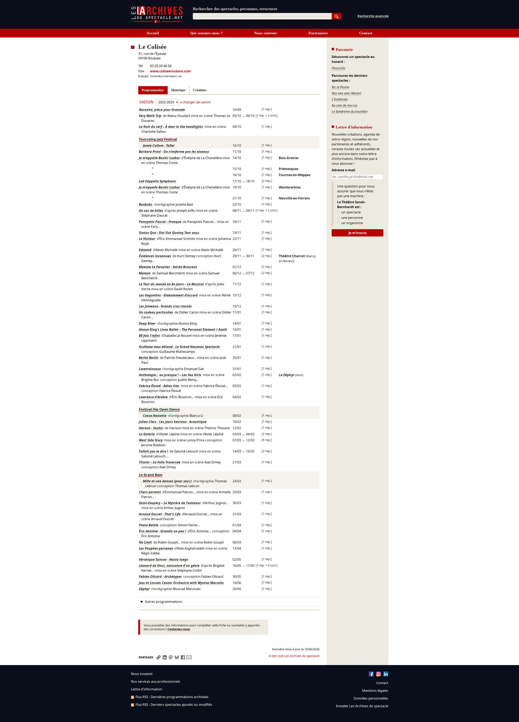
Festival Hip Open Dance (159, 409)
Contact (365, 33)
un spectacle (351, 212)
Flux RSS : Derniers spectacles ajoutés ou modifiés (174, 704)
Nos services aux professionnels (155, 681)
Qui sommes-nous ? (206, 33)
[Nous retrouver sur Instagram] (378, 675)
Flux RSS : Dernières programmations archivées (172, 697)
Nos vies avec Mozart (346, 93)
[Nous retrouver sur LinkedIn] (385, 675)
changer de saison (196, 102)
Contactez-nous (178, 629)
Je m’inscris (358, 233)
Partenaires (318, 33)
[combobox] (262, 16)
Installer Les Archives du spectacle (362, 706)
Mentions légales (375, 690)
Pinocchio (338, 68)
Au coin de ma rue (344, 105)
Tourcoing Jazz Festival (158, 139)
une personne (352, 218)
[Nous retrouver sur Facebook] (371, 675)
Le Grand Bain (150, 474)
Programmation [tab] (153, 90)
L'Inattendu (340, 99)
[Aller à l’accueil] (156, 22)
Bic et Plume (340, 87)
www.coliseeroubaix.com (170, 71)
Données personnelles (371, 698)
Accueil (153, 33)
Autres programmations (163, 601)
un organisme (352, 223)
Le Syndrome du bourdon (349, 111)
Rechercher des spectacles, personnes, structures (235, 8)
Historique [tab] (178, 90)
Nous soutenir (265, 33)
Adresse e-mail (343, 170)
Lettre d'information (146, 689)
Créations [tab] (199, 90)
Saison (147, 102)
